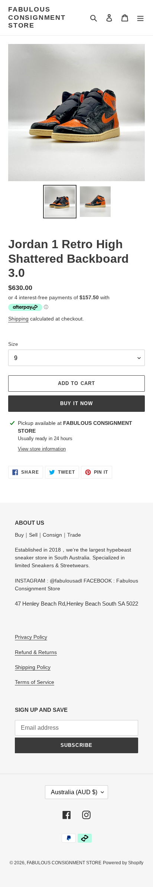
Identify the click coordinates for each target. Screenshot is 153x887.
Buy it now (76, 403)
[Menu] (140, 18)
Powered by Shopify (123, 862)
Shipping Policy (33, 667)
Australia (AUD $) (74, 792)
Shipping (18, 319)
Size (13, 344)
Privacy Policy (31, 637)
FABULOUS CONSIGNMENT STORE (37, 17)
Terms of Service (34, 682)
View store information (42, 449)
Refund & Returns (36, 652)
